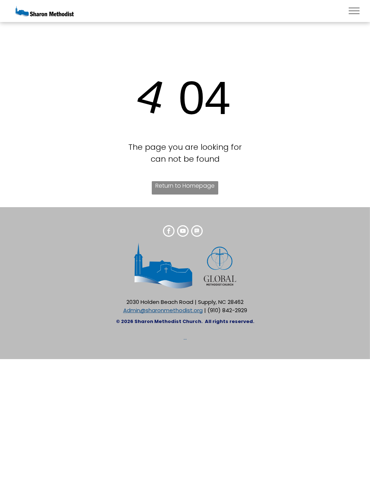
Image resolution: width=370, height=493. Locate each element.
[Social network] (197, 232)
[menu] (354, 10)
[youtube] (183, 232)
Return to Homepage (185, 186)
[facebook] (169, 232)
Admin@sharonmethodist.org (163, 310)
